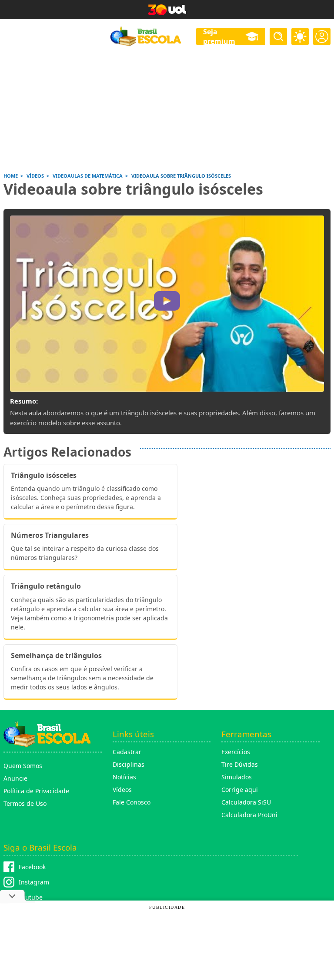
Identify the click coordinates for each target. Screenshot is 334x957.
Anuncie (15, 778)
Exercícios (235, 752)
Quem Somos (22, 766)
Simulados (236, 777)
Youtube (31, 897)
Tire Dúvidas (239, 764)
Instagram (34, 882)
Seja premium (219, 36)
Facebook (32, 867)
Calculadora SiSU (246, 802)
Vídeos (122, 789)
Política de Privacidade (36, 791)
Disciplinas (128, 764)
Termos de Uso (25, 803)
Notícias (124, 777)
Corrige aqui (239, 789)
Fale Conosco (131, 802)
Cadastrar (127, 752)
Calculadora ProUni (249, 815)
